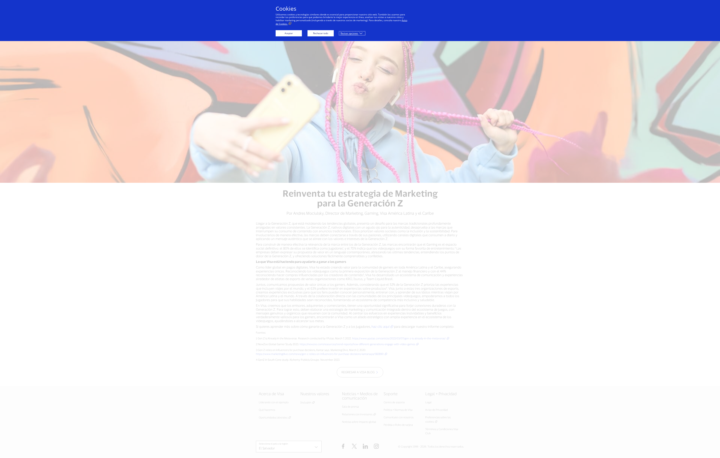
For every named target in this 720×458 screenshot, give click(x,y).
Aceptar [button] (289, 33)
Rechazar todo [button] (320, 33)
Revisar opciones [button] (349, 33)
